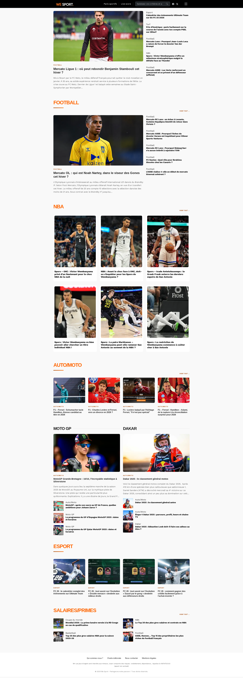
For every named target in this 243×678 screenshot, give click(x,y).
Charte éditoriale (114, 658)
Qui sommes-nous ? (95, 658)
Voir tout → (184, 111)
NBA (58, 206)
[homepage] (64, 4)
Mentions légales (149, 658)
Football (66, 102)
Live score (126, 4)
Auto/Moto (67, 365)
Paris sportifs (110, 4)
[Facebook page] (173, 3)
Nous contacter (131, 658)
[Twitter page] (177, 3)
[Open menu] (186, 4)
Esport (63, 546)
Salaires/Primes (74, 610)
